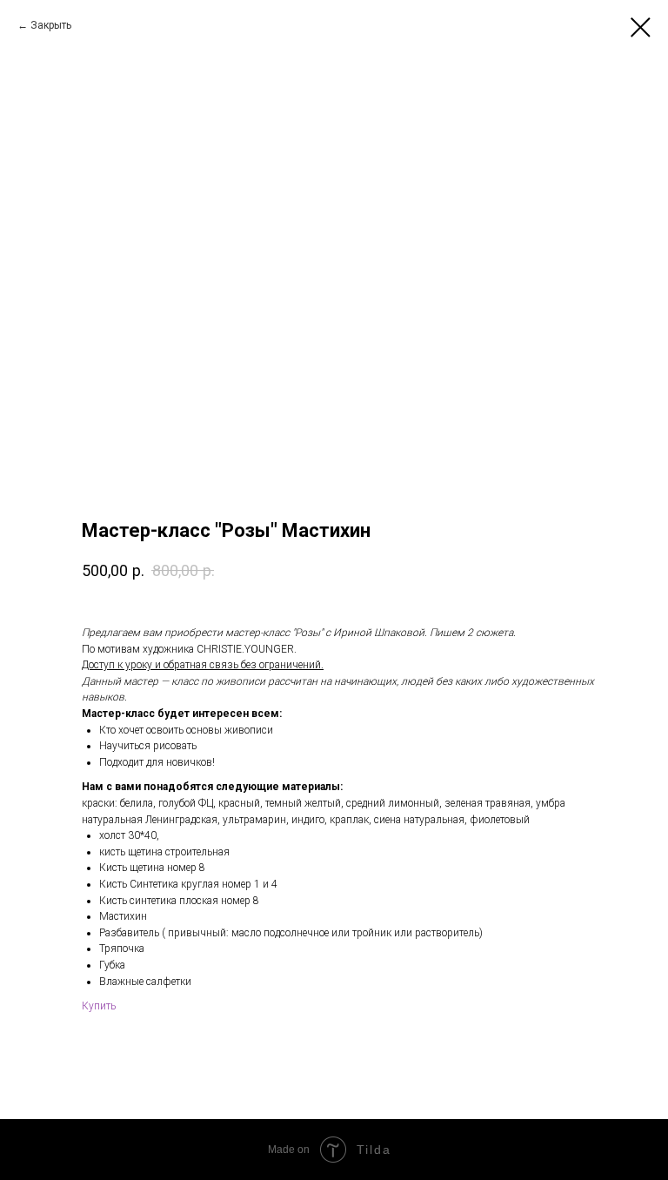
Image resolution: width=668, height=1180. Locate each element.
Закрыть (50, 25)
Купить (99, 1006)
